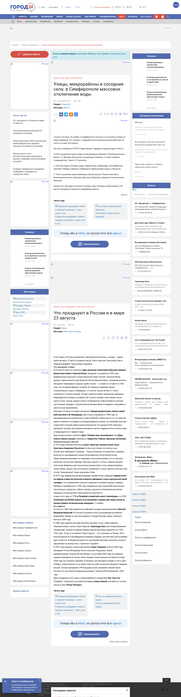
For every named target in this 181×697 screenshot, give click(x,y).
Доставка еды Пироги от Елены (150, 223)
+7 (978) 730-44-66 (144, 213)
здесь (117, 233)
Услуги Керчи (141, 530)
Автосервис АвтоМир (145, 477)
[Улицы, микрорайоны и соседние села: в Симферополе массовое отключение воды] (76, 114)
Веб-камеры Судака (22, 550)
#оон (93, 307)
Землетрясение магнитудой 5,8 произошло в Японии (27, 132)
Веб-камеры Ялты (21, 543)
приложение (145, 16)
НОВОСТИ (22, 17)
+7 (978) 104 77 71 (144, 466)
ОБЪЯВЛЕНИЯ (47, 17)
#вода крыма (59, 78)
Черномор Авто (142, 281)
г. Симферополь (143, 252)
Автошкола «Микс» (144, 457)
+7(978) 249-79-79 (144, 349)
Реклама (167, 28)
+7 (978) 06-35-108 (144, 369)
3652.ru (66, 108)
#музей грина (59, 307)
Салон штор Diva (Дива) (146, 418)
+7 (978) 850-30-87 (144, 408)
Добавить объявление (102, 7)
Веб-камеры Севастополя (24, 558)
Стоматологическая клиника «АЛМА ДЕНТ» (155, 301)
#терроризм (86, 307)
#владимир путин (73, 307)
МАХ (81, 233)
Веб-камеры (90, 17)
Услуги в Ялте (141, 553)
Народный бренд (108, 17)
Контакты (132, 17)
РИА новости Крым (72, 331)
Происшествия (30, 21)
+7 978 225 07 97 (144, 271)
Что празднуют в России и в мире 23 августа (28, 121)
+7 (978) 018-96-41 (144, 486)
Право (64, 328)
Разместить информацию (158, 194)
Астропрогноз (108, 21)
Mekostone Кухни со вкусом (148, 398)
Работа (59, 17)
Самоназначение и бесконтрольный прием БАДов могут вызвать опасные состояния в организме (29, 143)
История (96, 21)
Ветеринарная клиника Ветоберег (151, 242)
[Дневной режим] (174, 5)
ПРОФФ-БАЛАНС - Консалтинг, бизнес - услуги (156, 379)
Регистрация (53, 7)
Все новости (29, 284)
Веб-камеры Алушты (22, 573)
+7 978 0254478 (143, 330)
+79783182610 (143, 427)
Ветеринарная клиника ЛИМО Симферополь (155, 359)
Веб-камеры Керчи (21, 535)
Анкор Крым (141, 320)
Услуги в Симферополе (145, 537)
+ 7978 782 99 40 (144, 447)
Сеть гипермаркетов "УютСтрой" (150, 340)
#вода (67, 78)
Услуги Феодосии (142, 522)
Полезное (29, 232)
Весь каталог (140, 194)
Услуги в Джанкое (143, 560)
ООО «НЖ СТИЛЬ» (143, 437)
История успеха (72, 21)
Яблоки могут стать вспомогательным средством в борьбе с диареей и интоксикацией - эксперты (29, 157)
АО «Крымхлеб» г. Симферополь (150, 203)
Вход (43, 7)
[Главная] (13, 16)
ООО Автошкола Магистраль (148, 262)
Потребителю (45, 21)
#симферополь (76, 78)
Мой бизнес (58, 21)
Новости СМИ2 (139, 494)
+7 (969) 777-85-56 (144, 310)
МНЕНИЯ (34, 17)
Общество (65, 104)
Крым (19, 21)
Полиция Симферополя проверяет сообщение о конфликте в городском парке (28, 171)
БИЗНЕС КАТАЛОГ (73, 17)
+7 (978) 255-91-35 (144, 388)
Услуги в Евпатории (144, 545)
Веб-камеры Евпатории (23, 566)
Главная (15, 45)
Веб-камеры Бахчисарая (24, 581)
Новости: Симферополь (29, 45)
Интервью (86, 21)
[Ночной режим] (177, 5)
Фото (121, 17)
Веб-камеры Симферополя (25, 528)
